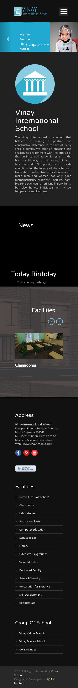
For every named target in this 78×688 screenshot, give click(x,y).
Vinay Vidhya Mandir (32, 633)
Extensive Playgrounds (33, 554)
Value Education (29, 562)
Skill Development (30, 594)
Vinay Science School (32, 641)
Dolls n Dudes (27, 649)
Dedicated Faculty (30, 570)
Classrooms (25, 365)
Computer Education (32, 529)
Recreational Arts (29, 521)
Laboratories (27, 513)
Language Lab (28, 538)
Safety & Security (29, 578)
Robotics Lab (27, 603)
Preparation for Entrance (34, 586)
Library (23, 546)
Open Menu (63, 12)
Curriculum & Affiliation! (34, 497)
